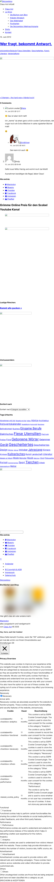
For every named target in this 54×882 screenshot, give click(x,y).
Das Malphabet (16, 21)
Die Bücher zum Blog (19, 15)
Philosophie (49, 458)
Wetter (13, 466)
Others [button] (3, 869)
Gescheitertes (37, 51)
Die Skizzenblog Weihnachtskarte (24, 26)
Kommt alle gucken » (11, 308)
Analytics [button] (4, 837)
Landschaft (37, 454)
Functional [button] (4, 807)
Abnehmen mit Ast (7, 420)
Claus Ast (9, 9)
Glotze (10, 450)
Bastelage (41, 424)
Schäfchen (25, 142)
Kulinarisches (16, 454)
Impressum (10, 572)
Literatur (3, 53)
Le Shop (8, 12)
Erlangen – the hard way (11, 97)
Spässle (13, 51)
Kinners (46, 450)
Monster (23, 458)
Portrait (4, 462)
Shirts (7, 29)
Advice (34, 420)
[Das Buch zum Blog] (16, 366)
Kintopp (3, 454)
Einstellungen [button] (5, 643)
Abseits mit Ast (21, 421)
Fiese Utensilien (24, 51)
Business (16, 429)
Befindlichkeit (6, 429)
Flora (8, 439)
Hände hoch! (28, 97)
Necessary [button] (4, 693)
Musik (30, 458)
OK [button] (13, 643)
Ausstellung (26, 424)
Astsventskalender (10, 424)
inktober (23, 449)
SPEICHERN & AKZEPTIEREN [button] (12, 880)
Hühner (16, 450)
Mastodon (4, 621)
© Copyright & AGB (13, 569)
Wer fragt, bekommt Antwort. (26, 44)
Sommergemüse (13, 463)
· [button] (5, 567)
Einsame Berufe (30, 428)
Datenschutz (10, 575)
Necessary (7, 696)
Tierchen (32, 462)
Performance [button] (5, 822)
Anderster (9, 564)
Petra (23, 108)
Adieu (29, 421)
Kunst (46, 51)
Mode (16, 458)
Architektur (44, 420)
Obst (42, 458)
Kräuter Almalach (17, 18)
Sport (22, 462)
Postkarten (14, 23)
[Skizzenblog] (6, 1)
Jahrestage (35, 449)
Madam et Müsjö (6, 458)
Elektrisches (6, 434)
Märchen (37, 458)
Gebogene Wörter (25, 439)
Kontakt (8, 32)
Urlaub (42, 463)
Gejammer (44, 439)
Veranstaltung (13, 53)
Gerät (4, 445)
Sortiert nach (5, 409)
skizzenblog (5, 51)
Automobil (33, 424)
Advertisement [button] (6, 851)
